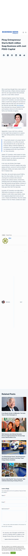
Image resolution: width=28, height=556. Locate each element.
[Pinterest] (12, 55)
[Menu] (23, 32)
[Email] (20, 55)
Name (3, 495)
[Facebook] (4, 55)
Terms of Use (20, 536)
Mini (10, 238)
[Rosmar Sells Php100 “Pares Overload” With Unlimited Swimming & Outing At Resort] (14, 470)
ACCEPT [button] (13, 552)
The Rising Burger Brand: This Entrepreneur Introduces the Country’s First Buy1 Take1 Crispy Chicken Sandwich (13, 458)
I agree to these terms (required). (12, 539)
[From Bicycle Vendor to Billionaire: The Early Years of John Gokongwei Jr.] (14, 404)
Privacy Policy (10, 536)
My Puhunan (20, 105)
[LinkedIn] (16, 55)
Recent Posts (9, 235)
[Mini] (5, 240)
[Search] (25, 32)
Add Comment (5, 508)
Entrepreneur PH (17, 127)
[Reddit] (24, 55)
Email (3, 502)
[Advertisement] (14, 14)
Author (3, 235)
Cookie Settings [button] (6, 553)
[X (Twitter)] (8, 55)
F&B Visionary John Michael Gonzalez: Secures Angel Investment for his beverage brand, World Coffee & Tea (13, 435)
